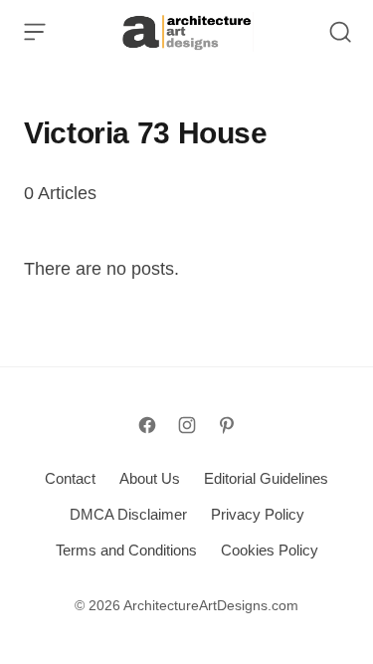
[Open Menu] (35, 32)
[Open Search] (340, 32)
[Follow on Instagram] (187, 425)
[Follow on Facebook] (147, 425)
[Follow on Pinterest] (227, 425)
